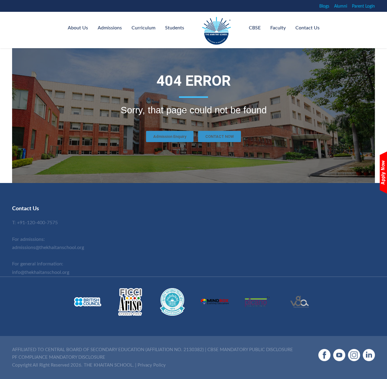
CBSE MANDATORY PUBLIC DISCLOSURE (250, 349)
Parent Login (363, 6)
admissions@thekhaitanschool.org (48, 247)
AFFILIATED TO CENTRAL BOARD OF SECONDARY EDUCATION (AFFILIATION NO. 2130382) (108, 349)
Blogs (324, 6)
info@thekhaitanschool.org (40, 272)
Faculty (278, 27)
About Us (78, 27)
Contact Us (307, 27)
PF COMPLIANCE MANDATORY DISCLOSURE (58, 357)
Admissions (110, 27)
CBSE (255, 27)
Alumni (340, 6)
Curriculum (143, 27)
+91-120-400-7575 (37, 222)
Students (174, 27)
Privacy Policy (152, 365)
